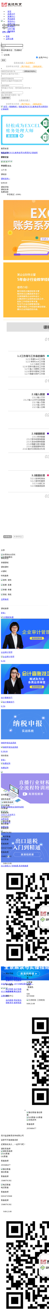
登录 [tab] (8, 36)
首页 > (6, 107)
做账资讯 (9, 1003)
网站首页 (9, 978)
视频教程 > (13, 107)
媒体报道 (17, 1003)
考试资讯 (17, 1000)
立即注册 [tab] (9, 39)
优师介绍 (11, 24)
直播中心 (11, 16)
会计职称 (9, 989)
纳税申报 (9, 991)
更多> (3, 760)
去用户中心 (43, 58)
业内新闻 (9, 1000)
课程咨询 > (5, 179)
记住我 (7, 55)
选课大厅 (11, 14)
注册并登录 (6, 98)
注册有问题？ (24, 100)
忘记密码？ (30, 63)
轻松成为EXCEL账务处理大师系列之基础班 (19, 153)
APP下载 (11, 29)
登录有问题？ (19, 63)
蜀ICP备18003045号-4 (33, 1136)
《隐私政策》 (37, 66)
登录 (3, 60)
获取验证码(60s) (30, 71)
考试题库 (11, 19)
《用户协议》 (25, 66)
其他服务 (11, 31)
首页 (9, 11)
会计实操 (17, 989)
